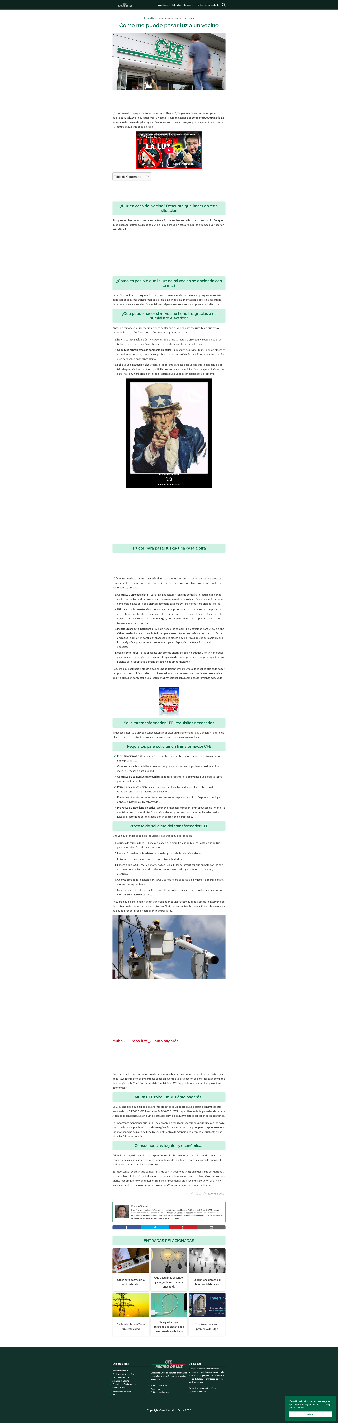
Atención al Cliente (120, 1381)
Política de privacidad (160, 1392)
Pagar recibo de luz (120, 1370)
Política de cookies (159, 1385)
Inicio (146, 18)
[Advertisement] (174, 100)
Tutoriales (176, 5)
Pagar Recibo (162, 5)
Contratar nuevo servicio (123, 1374)
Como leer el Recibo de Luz (124, 1384)
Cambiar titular (119, 1387)
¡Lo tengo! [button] (310, 1414)
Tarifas (200, 5)
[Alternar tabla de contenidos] (146, 176)
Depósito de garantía (121, 1391)
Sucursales (188, 5)
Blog (153, 18)
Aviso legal (155, 1389)
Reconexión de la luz (121, 1377)
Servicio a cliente (212, 5)
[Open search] (224, 5)
